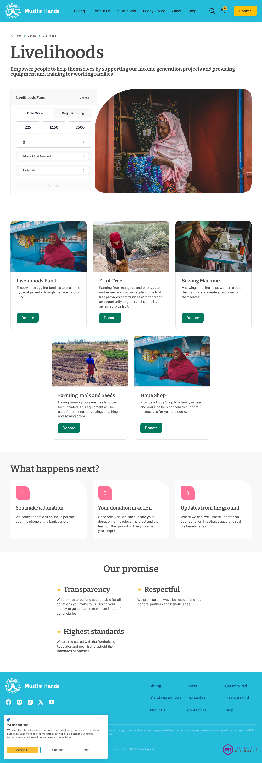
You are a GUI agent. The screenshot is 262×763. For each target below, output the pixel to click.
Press (192, 686)
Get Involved (236, 686)
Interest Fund (237, 698)
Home (18, 35)
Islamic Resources (165, 698)
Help (229, 710)
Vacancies (196, 698)
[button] (81, 11)
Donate (32, 35)
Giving (155, 686)
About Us (157, 710)
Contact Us (196, 710)
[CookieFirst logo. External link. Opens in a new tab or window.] (8, 720)
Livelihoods (49, 35)
